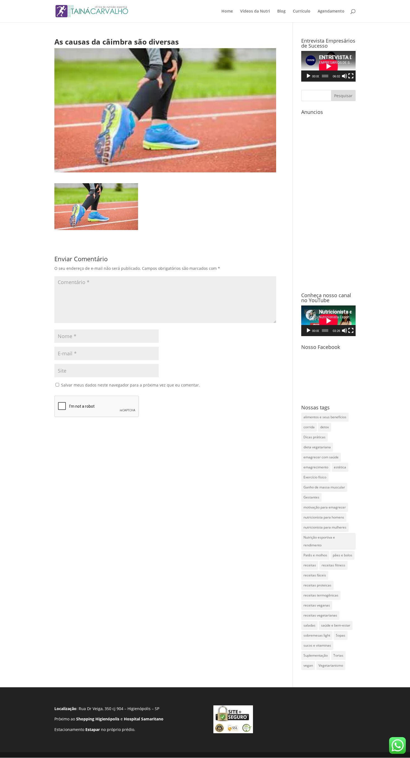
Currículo (301, 11)
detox (324, 427)
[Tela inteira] (351, 76)
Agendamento (331, 11)
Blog (281, 11)
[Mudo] (344, 76)
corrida (309, 427)
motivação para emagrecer (324, 507)
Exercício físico (314, 477)
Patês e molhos (315, 555)
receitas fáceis (314, 575)
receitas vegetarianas (320, 615)
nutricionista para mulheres (324, 527)
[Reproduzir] (308, 76)
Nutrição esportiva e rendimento (319, 541)
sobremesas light (316, 635)
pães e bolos (342, 555)
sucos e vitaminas (317, 645)
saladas (309, 625)
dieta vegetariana (317, 447)
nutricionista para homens (323, 517)
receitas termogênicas (320, 595)
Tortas (338, 655)
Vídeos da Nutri (255, 11)
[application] (328, 66)
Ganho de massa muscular (324, 487)
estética (340, 467)
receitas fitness (333, 565)
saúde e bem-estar (335, 625)
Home (227, 11)
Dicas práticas (314, 437)
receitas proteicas (317, 585)
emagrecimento (315, 467)
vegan (308, 665)
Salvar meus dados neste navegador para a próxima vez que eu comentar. (130, 385)
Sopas (340, 635)
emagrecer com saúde (321, 457)
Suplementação (315, 655)
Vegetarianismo (331, 665)
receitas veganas (316, 605)
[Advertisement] (328, 200)
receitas (309, 565)
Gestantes (311, 497)
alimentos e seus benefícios (324, 417)
